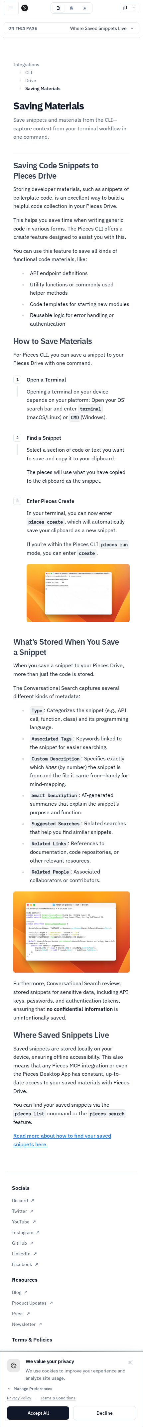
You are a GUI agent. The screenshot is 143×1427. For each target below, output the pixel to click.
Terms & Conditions (58, 1397)
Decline (104, 1413)
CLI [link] (29, 73)
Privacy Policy (19, 1397)
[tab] (58, 8)
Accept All (38, 1413)
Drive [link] (30, 80)
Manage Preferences (29, 1388)
